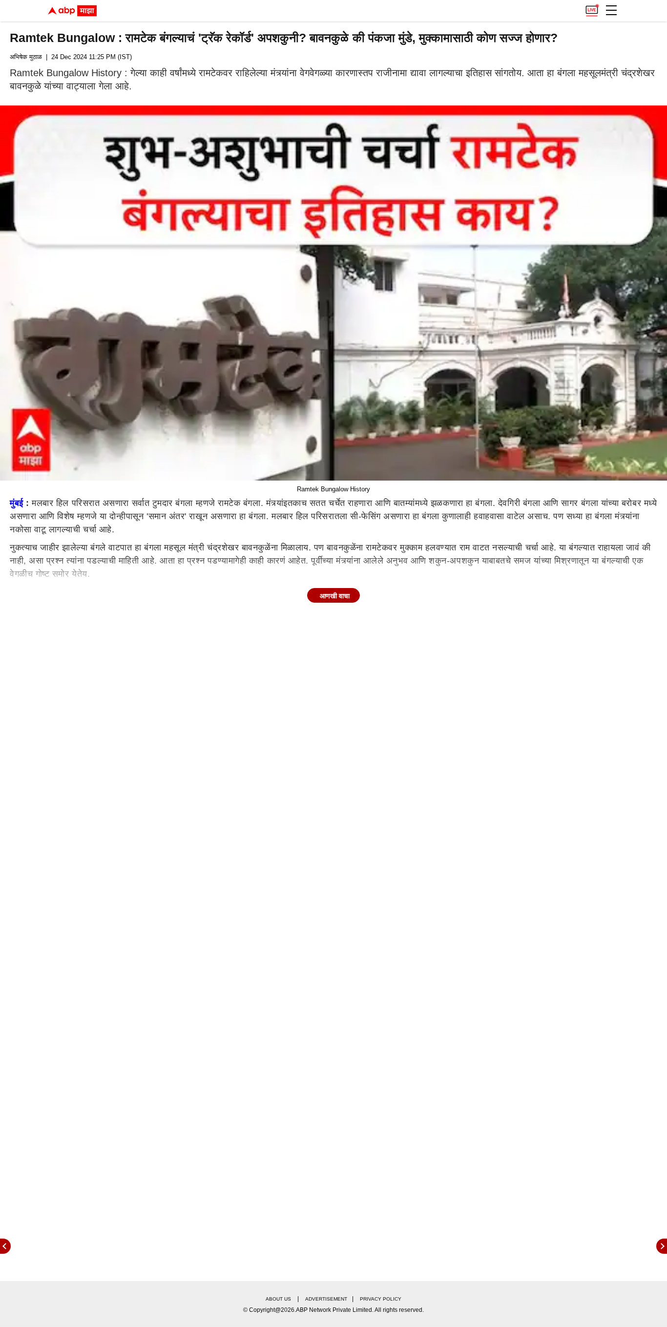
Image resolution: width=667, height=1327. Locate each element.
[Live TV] (592, 8)
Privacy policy (380, 1299)
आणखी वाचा (335, 596)
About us (278, 1299)
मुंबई (16, 503)
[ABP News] (661, 1246)
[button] (611, 10)
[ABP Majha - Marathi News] (72, 11)
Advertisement (326, 1299)
